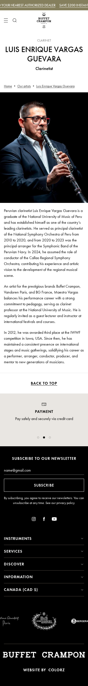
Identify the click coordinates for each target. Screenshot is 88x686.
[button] (38, 437)
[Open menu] (6, 20)
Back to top (44, 383)
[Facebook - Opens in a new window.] (44, 519)
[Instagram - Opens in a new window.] (33, 519)
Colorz (56, 670)
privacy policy (65, 503)
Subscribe (44, 485)
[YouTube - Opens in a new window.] (54, 519)
